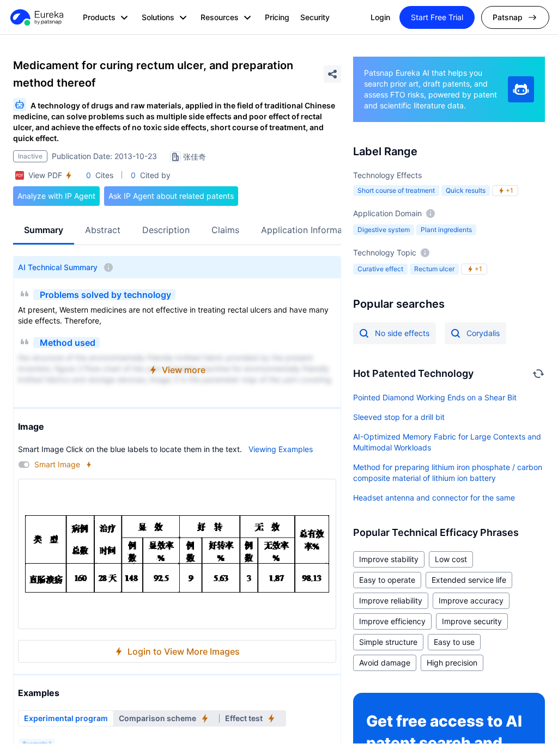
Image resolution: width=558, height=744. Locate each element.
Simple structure (388, 642)
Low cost (451, 559)
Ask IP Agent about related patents (171, 195)
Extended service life (469, 579)
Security (315, 17)
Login (380, 17)
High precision (452, 662)
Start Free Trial (437, 17)
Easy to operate (387, 579)
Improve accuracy (471, 600)
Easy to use (454, 642)
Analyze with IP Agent (56, 195)
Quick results (466, 190)
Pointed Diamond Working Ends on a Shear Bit (435, 397)
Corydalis (483, 333)
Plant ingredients (446, 229)
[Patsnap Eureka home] (36, 17)
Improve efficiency (392, 621)
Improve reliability (390, 600)
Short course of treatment (396, 190)
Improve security (472, 621)
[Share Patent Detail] (332, 74)
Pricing (277, 17)
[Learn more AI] (521, 89)
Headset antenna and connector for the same (434, 497)
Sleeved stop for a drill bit (399, 417)
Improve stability (388, 559)
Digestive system (383, 229)
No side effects (402, 333)
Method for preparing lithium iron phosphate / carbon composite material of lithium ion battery (447, 472)
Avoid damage (384, 662)
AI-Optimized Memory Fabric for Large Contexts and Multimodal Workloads (447, 442)
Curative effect (380, 269)
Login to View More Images (184, 651)
